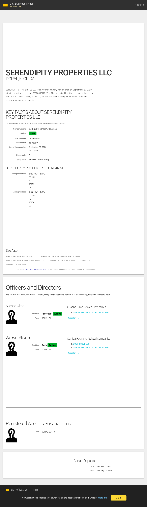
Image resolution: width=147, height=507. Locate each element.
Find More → (73, 318)
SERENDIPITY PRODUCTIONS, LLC (21, 256)
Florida (35, 490)
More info (102, 497)
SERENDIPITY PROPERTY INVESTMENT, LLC (25, 260)
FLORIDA (139, 5)
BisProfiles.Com (19, 489)
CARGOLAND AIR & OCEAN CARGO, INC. (91, 312)
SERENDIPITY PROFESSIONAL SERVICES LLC (61, 256)
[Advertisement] (73, 47)
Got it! (118, 498)
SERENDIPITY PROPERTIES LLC (36, 270)
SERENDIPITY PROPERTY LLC (63, 260)
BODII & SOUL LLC (81, 344)
